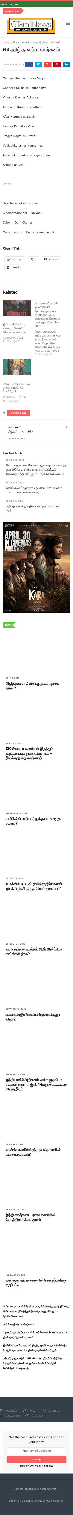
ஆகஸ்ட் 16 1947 (20, 431)
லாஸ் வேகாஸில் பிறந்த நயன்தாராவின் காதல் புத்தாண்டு (33, 1152)
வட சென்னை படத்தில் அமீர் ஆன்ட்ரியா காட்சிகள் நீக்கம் (34, 951)
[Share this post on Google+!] (47, 64)
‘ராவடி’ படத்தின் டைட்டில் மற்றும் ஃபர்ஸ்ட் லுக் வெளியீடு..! (16, 387)
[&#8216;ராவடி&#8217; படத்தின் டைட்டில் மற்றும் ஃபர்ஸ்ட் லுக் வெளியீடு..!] (17, 367)
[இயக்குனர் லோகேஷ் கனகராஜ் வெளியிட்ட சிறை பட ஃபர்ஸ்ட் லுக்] (17, 308)
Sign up (37, 1459)
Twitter (32, 1410)
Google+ (54, 1410)
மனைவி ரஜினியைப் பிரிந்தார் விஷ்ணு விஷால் (33, 1017)
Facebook (10, 1410)
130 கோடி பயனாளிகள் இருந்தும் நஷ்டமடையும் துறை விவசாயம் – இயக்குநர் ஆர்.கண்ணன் (29, 753)
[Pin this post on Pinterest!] (57, 64)
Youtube (36, 1415)
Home (6, 42)
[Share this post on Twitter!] (38, 64)
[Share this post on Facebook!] (29, 64)
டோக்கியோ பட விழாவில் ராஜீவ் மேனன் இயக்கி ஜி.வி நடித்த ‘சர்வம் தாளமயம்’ (34, 886)
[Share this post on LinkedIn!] (66, 64)
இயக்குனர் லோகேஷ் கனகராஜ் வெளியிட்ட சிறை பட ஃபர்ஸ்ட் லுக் (14, 328)
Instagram (12, 1415)
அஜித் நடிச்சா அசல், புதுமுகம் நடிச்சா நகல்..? (32, 686)
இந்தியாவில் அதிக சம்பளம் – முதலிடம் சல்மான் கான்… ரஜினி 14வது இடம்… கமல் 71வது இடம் (36, 1084)
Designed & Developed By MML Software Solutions (36, 1500)
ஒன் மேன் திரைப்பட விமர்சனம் (18, 1324)
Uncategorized (21, 42)
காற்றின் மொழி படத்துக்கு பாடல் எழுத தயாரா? (33, 821)
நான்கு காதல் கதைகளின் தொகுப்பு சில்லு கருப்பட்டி (36, 1283)
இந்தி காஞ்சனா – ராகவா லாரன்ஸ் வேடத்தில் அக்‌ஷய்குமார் (31, 1217)
